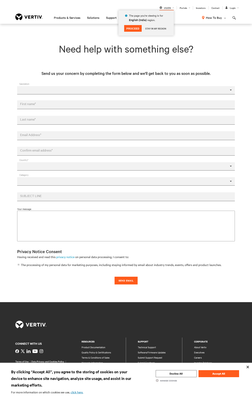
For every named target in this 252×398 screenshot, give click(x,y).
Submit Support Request (150, 357)
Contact (215, 7)
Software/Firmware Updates (152, 352)
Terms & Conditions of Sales (96, 357)
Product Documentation (93, 347)
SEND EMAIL (126, 280)
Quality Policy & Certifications (96, 352)
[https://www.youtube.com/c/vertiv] (35, 351)
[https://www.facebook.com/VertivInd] (17, 351)
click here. (77, 392)
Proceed (132, 28)
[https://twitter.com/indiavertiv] (23, 351)
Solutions (93, 17)
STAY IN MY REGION (155, 28)
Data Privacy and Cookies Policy (47, 361)
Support (111, 17)
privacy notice (65, 257)
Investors (201, 7)
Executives (199, 352)
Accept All (218, 373)
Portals (183, 7)
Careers (198, 357)
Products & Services (67, 17)
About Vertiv (200, 347)
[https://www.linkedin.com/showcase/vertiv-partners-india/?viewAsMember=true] (29, 351)
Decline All (176, 373)
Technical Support (147, 347)
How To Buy (214, 17)
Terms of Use (22, 361)
